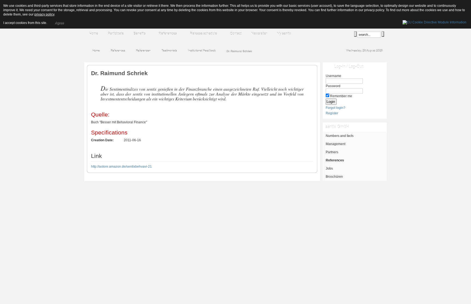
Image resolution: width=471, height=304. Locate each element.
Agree (59, 23)
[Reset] (383, 34)
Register (332, 113)
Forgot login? (335, 108)
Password (333, 86)
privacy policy (44, 14)
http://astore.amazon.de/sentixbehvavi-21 (121, 166)
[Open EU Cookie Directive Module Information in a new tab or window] (434, 21)
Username (333, 76)
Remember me (341, 96)
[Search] (355, 34)
